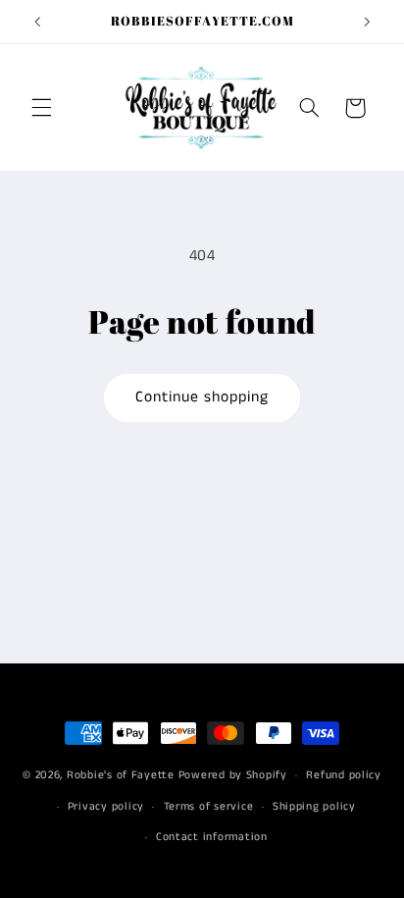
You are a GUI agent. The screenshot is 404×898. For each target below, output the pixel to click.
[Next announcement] (366, 21)
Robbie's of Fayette (121, 775)
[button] (41, 108)
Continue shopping (202, 397)
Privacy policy (106, 807)
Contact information (212, 837)
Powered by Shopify (232, 775)
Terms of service (209, 807)
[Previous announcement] (37, 21)
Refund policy (343, 775)
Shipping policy (314, 807)
